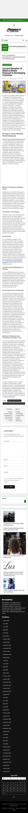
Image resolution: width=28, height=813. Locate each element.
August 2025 (6, 657)
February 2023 (6, 747)
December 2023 (7, 719)
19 (10, 788)
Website (6, 472)
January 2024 (6, 716)
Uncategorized (7, 65)
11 (7, 785)
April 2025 (5, 670)
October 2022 (6, 759)
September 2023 (7, 728)
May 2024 (5, 703)
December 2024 (7, 682)
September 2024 (7, 691)
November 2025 (7, 648)
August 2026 (6, 620)
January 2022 (6, 768)
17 (3, 788)
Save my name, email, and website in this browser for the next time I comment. (14, 480)
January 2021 (6, 771)
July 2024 (5, 697)
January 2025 (6, 679)
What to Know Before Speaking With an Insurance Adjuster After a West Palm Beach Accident (12, 20)
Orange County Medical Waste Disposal (13, 403)
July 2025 (5, 660)
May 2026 (5, 630)
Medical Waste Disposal (14, 400)
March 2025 (6, 673)
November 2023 (7, 722)
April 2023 (5, 744)
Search (4, 498)
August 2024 (6, 694)
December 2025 (7, 645)
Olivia (5, 78)
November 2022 (7, 756)
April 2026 (5, 633)
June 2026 (5, 626)
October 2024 (6, 688)
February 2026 (6, 639)
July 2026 (5, 623)
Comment (7, 441)
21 (17, 788)
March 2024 (6, 710)
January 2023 (6, 750)
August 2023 (6, 731)
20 (14, 788)
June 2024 (5, 700)
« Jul (13, 797)
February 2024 (6, 713)
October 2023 (6, 725)
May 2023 (5, 740)
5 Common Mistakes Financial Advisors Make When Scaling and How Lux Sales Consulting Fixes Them (13, 574)
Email (6, 466)
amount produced (10, 396)
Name (6, 459)
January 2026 (6, 642)
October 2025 (6, 651)
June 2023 (5, 737)
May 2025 (5, 666)
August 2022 (6, 765)
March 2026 (6, 636)
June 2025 (5, 663)
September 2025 (7, 654)
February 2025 (6, 676)
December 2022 (7, 753)
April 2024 (5, 707)
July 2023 (5, 734)
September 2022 (7, 762)
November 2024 (7, 685)
